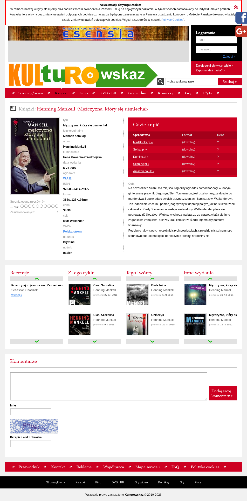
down (36, 341)
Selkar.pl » (140, 149)
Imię (13, 405)
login (202, 39)
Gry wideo (141, 482)
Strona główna (55, 482)
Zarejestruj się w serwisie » (214, 65)
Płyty (198, 482)
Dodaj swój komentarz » (222, 393)
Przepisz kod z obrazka (26, 437)
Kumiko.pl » (141, 156)
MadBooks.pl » (143, 142)
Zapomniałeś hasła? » (210, 70)
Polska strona (72, 231)
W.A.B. (67, 178)
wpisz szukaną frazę (180, 81)
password (205, 49)
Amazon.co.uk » (143, 171)
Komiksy (163, 482)
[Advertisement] (98, 52)
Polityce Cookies (172, 19)
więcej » (16, 295)
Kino (98, 482)
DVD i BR (118, 482)
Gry (182, 482)
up (36, 278)
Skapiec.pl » (141, 164)
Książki (80, 482)
